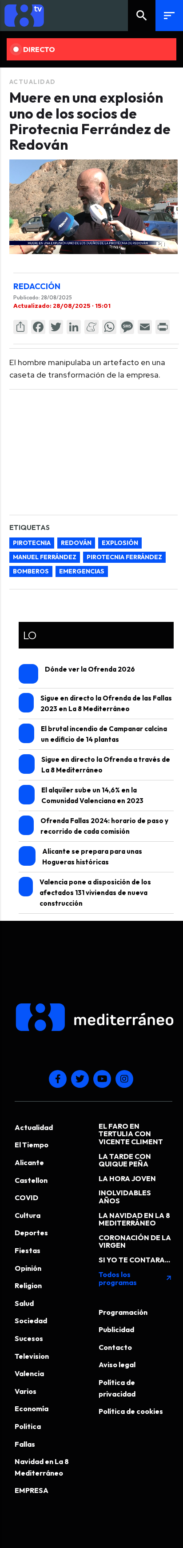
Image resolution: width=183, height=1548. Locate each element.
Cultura (27, 1215)
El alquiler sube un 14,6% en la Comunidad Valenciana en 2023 (92, 795)
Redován (76, 543)
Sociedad (31, 1320)
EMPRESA (31, 1490)
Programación (123, 1312)
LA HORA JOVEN (127, 1178)
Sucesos (29, 1338)
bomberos (31, 571)
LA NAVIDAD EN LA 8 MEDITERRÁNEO (134, 1219)
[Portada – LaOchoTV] (65, 15)
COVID (26, 1197)
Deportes (31, 1232)
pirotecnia (32, 543)
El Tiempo (31, 1144)
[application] (93, 206)
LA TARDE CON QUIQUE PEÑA (125, 1160)
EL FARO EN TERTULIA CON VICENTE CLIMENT (131, 1134)
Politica (28, 1426)
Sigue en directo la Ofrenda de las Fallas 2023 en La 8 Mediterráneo (106, 703)
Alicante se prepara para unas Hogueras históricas (92, 856)
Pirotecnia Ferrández (124, 557)
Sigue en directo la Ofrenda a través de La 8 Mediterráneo (105, 764)
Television (32, 1356)
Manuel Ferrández (44, 557)
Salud (24, 1303)
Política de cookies (131, 1411)
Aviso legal (117, 1364)
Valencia (29, 1373)
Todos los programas (135, 1278)
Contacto (115, 1347)
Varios (25, 1391)
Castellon (31, 1180)
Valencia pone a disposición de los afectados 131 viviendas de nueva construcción (95, 892)
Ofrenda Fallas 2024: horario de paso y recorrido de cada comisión (104, 826)
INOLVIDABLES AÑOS (125, 1196)
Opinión (28, 1268)
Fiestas (27, 1250)
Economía (31, 1408)
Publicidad (116, 1329)
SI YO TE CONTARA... (134, 1259)
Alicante (29, 1162)
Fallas (25, 1444)
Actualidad (32, 82)
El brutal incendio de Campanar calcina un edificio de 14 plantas (104, 734)
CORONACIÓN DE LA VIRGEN (135, 1241)
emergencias (81, 571)
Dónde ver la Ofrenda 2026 (90, 669)
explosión (120, 543)
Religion (28, 1285)
